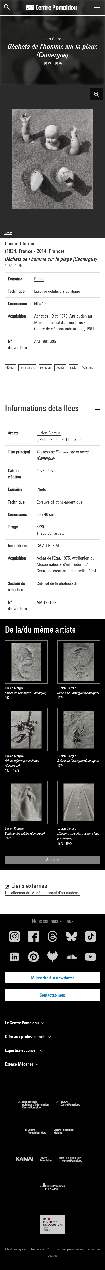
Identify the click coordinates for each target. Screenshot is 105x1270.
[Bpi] (37, 1107)
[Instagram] (14, 938)
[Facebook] (33, 938)
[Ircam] (71, 1107)
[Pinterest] (33, 958)
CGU (50, 1249)
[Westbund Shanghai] (74, 1163)
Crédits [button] (8, 233)
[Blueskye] (71, 938)
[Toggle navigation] (97, 7)
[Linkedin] (14, 958)
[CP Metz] (39, 1135)
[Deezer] (52, 958)
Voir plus (53, 859)
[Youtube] (90, 958)
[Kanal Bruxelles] (37, 1163)
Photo (39, 278)
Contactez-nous (53, 995)
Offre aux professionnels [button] (25, 1036)
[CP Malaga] (67, 1135)
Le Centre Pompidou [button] (22, 1022)
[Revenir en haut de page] (93, 1258)
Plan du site (37, 1249)
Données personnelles (69, 1249)
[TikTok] (90, 938)
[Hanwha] (52, 1191)
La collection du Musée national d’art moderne (42, 892)
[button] (52, 409)
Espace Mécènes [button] (19, 1064)
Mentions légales (16, 1249)
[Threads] (52, 938)
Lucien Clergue (20, 243)
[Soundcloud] (71, 958)
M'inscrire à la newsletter (52, 977)
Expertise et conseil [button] (21, 1050)
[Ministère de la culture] (52, 1224)
